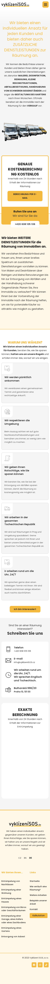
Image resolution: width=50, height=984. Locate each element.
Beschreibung (12, 769)
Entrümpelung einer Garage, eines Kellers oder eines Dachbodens (13, 919)
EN (25, 857)
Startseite (35, 881)
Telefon (9, 745)
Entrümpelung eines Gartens (11, 930)
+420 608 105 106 (25, 224)
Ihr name (10, 733)
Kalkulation (38, 915)
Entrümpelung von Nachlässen (10, 883)
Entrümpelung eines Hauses (11, 900)
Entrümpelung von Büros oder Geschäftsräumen (13, 909)
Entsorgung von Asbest (13, 936)
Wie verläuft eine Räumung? (38, 888)
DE (30, 857)
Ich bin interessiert (25, 609)
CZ (19, 857)
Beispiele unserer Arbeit (38, 902)
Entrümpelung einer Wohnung (11, 891)
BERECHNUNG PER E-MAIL (25, 196)
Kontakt (34, 909)
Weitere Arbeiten (38, 895)
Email (8, 757)
